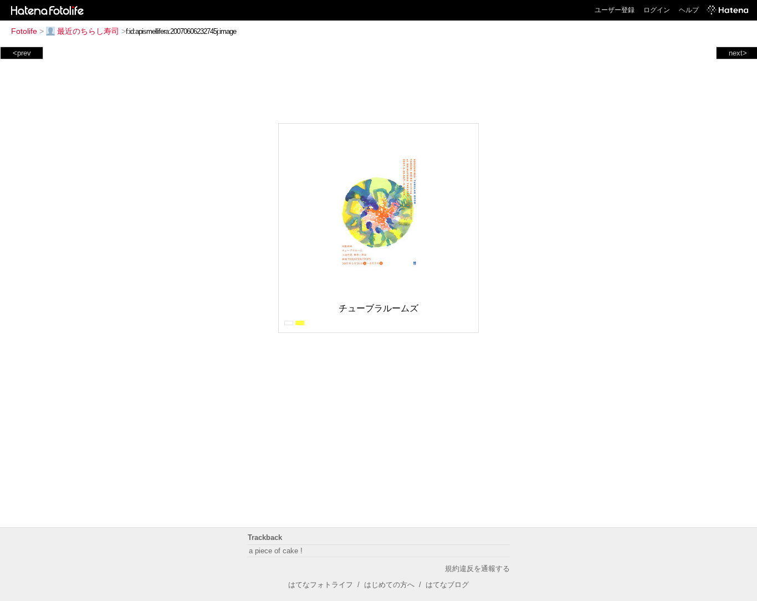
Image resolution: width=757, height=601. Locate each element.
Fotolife (24, 31)
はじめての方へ (389, 584)
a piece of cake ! (276, 551)
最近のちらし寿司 (88, 31)
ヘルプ (689, 10)
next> (738, 53)
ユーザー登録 (615, 10)
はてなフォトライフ (320, 584)
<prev (22, 53)
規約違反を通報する (477, 568)
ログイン (656, 10)
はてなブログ (447, 584)
